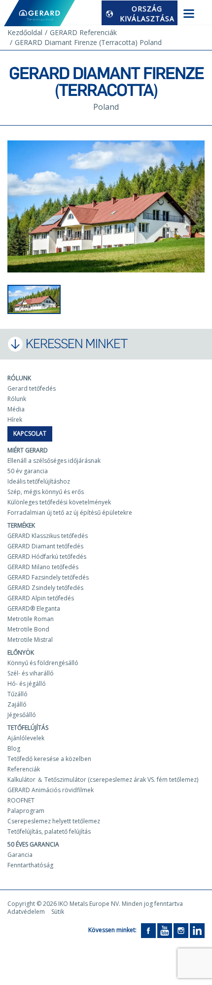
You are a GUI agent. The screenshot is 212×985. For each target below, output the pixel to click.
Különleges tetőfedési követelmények (59, 502)
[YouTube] (164, 930)
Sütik (57, 911)
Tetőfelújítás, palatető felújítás (49, 831)
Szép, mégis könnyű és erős (45, 492)
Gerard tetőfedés (31, 388)
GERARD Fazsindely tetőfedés (48, 577)
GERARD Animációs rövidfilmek (50, 790)
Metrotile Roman (30, 619)
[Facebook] (148, 930)
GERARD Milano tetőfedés (42, 567)
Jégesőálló (21, 715)
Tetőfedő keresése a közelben (49, 759)
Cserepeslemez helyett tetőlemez (53, 821)
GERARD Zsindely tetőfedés (45, 587)
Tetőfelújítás (27, 727)
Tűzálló (17, 694)
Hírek (14, 419)
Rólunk (19, 378)
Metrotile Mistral (30, 639)
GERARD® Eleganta (33, 608)
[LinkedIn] (197, 930)
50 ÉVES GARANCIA (33, 844)
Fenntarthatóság (30, 865)
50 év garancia (27, 471)
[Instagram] (181, 930)
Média (16, 409)
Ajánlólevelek (25, 738)
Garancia (20, 855)
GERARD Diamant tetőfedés (45, 546)
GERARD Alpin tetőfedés (40, 598)
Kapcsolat (29, 433)
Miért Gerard (27, 450)
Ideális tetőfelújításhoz (38, 481)
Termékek (21, 525)
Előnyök (20, 652)
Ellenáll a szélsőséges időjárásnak (54, 460)
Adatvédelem (26, 911)
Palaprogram (25, 810)
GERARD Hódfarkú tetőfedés (46, 556)
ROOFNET (21, 800)
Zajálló (17, 704)
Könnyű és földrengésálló (42, 663)
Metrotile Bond (28, 629)
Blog (13, 748)
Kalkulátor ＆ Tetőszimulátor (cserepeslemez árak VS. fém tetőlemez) (102, 779)
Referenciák (23, 769)
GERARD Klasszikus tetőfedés (47, 536)
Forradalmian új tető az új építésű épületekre (69, 512)
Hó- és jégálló (26, 683)
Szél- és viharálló (30, 673)
